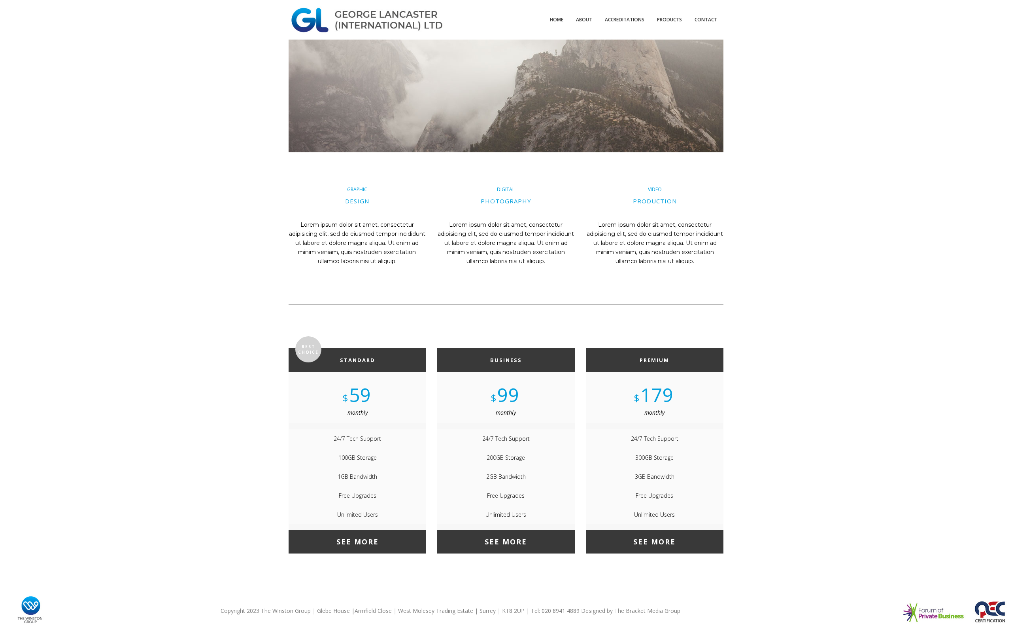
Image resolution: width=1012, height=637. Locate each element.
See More (357, 541)
